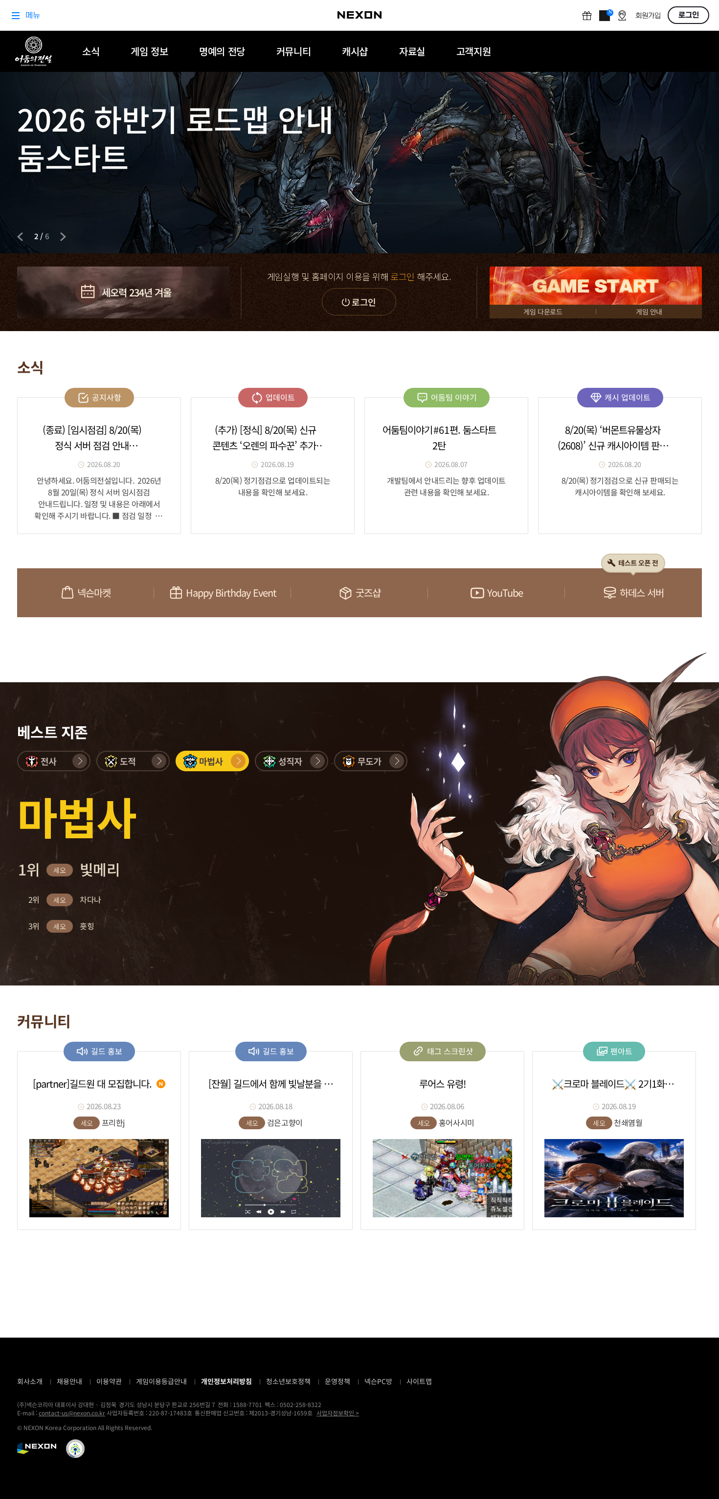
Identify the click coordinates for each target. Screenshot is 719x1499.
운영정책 (337, 1381)
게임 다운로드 (542, 311)
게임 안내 (649, 311)
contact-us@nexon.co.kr (72, 1413)
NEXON (36, 1448)
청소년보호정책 (288, 1381)
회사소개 (30, 1381)
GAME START (596, 286)
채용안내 (69, 1381)
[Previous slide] (20, 236)
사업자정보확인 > (337, 1413)
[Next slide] (63, 236)
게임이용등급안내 (161, 1381)
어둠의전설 (33, 51)
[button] (53, 761)
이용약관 (109, 1381)
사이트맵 (419, 1381)
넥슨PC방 (378, 1381)
